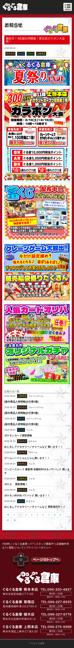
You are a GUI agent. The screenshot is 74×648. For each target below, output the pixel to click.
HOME (6, 543)
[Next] (14, 520)
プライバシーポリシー (38, 547)
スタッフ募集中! (45, 543)
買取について (16, 547)
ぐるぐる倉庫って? (23, 543)
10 (7, 520)
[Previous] (8, 515)
